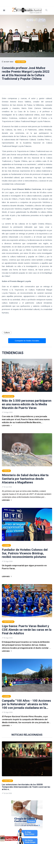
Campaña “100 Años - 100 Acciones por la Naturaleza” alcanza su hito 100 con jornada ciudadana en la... (26, 704)
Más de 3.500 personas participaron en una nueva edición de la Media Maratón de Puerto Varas (26, 404)
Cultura (7, 333)
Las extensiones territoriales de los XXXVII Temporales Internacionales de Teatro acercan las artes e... (26, 786)
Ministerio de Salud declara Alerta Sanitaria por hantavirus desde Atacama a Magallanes (25, 478)
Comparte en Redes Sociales (27, 341)
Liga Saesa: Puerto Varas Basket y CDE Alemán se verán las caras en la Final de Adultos (26, 629)
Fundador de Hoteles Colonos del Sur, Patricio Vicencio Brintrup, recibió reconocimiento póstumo (25, 553)
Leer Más (6, 425)
